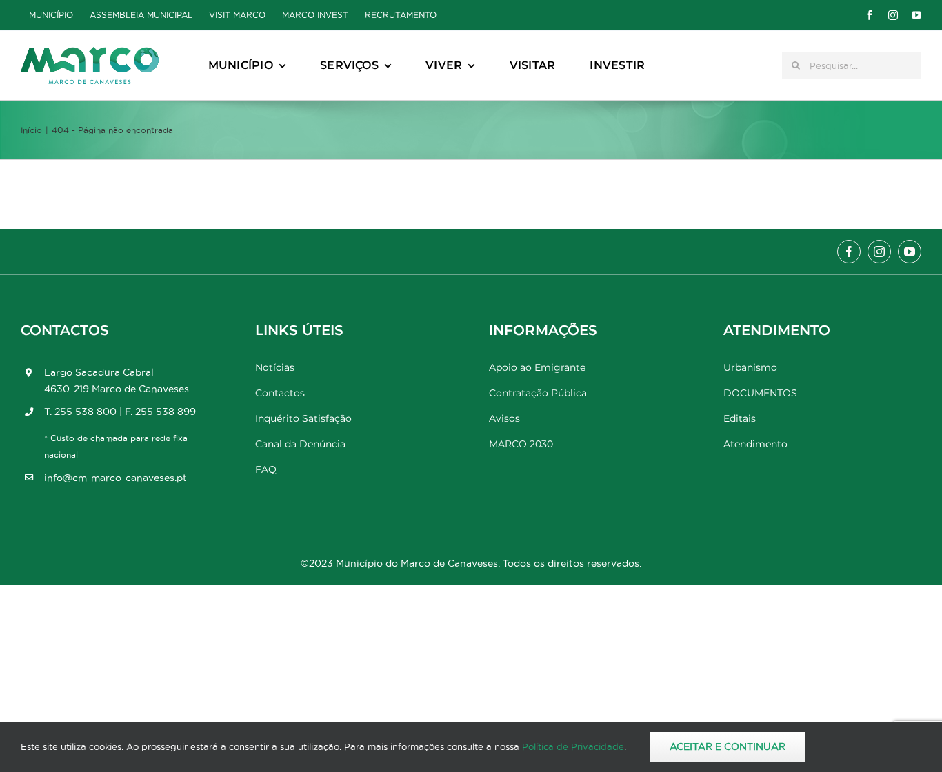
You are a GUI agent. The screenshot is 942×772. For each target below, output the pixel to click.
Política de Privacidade (573, 746)
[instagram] (893, 15)
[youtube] (916, 15)
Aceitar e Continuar (727, 746)
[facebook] (869, 15)
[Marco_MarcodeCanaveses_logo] (90, 52)
